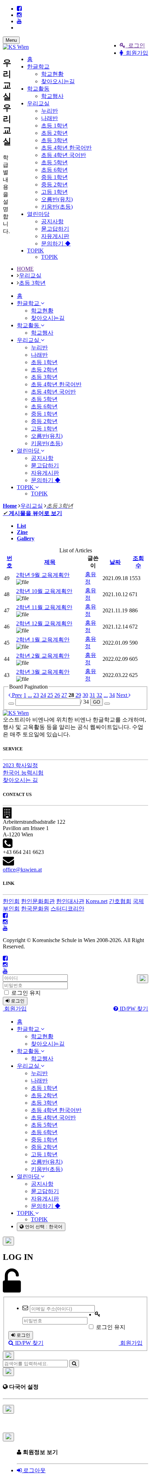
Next (122, 695)
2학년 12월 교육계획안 (44, 623)
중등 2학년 (54, 185)
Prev (16, 695)
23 (36, 695)
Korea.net (96, 901)
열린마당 (38, 214)
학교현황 (52, 74)
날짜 (115, 562)
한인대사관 (70, 901)
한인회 (11, 901)
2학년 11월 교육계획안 (44, 607)
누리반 (49, 111)
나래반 (49, 118)
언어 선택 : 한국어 (43, 1226)
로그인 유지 (25, 993)
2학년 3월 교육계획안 (43, 672)
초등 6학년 (54, 170)
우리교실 (38, 103)
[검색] (74, 1363)
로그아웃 (34, 1470)
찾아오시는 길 (20, 780)
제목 (49, 562)
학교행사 (52, 96)
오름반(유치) (57, 199)
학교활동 (38, 89)
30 (85, 695)
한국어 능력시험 (23, 773)
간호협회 (120, 901)
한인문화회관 (38, 901)
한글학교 (38, 67)
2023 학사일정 (20, 765)
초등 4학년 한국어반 (66, 148)
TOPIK (35, 251)
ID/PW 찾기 (133, 1009)
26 (57, 695)
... (30, 695)
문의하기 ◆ (56, 243)
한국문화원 (35, 909)
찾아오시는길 (58, 81)
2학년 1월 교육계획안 (43, 640)
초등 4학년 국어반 (63, 155)
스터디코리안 (67, 909)
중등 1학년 (54, 177)
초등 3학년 (54, 140)
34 (112, 695)
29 (78, 695)
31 (92, 695)
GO (96, 702)
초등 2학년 (54, 133)
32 (99, 695)
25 (50, 695)
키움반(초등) (57, 207)
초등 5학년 (54, 162)
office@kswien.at (22, 870)
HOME (25, 269)
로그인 (135, 45)
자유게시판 (55, 236)
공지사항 (52, 221)
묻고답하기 (55, 229)
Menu (11, 40)
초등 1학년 (54, 126)
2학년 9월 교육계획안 (43, 575)
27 (64, 695)
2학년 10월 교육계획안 (44, 591)
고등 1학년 (54, 192)
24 (43, 695)
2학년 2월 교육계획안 (43, 656)
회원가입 (135, 53)
